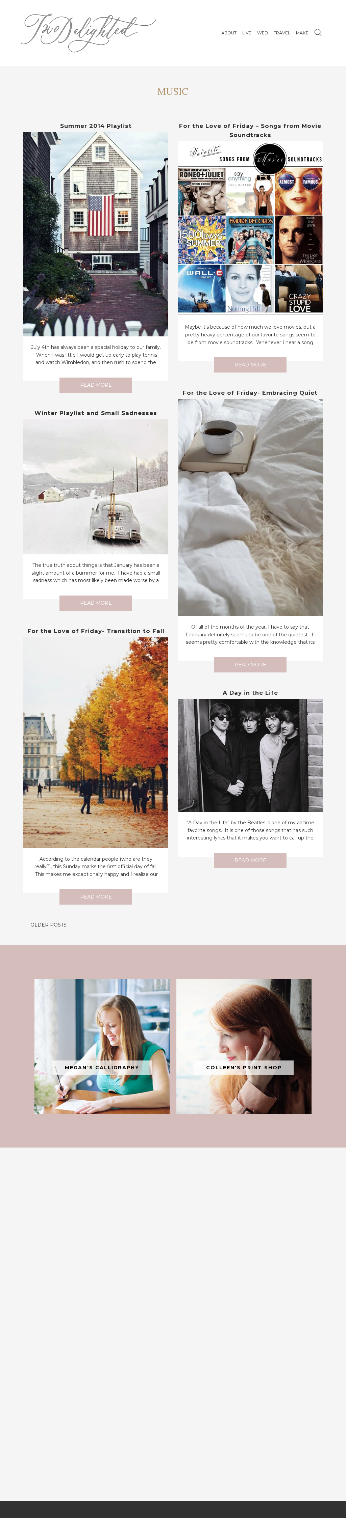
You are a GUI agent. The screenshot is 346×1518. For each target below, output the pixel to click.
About (229, 32)
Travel (282, 32)
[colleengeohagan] (244, 1046)
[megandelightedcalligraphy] (102, 1046)
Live (246, 32)
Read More (96, 385)
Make (302, 32)
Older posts (48, 925)
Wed (262, 32)
